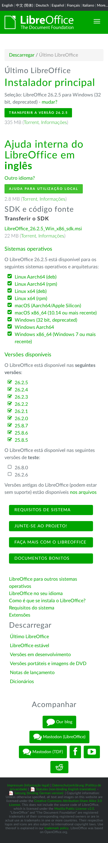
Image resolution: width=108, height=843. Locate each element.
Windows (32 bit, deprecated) (46, 320)
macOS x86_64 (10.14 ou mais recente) (56, 313)
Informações (54, 122)
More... (102, 5)
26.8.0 (21, 467)
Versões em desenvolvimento (40, 654)
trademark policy (56, 828)
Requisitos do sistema (32, 608)
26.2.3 (21, 397)
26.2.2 (21, 404)
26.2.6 (21, 475)
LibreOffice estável (29, 645)
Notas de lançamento (32, 672)
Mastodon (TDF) (47, 752)
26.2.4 (21, 390)
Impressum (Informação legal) (28, 785)
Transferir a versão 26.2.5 (38, 112)
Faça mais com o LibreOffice (49, 542)
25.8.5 (21, 440)
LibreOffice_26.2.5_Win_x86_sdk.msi (43, 228)
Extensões (19, 615)
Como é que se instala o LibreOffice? (47, 600)
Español (58, 5)
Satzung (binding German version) (38, 793)
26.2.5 (21, 382)
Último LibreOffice (29, 636)
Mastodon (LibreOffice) (64, 737)
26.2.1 (21, 411)
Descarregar (21, 55)
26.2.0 (21, 418)
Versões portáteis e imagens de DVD (48, 663)
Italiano (88, 5)
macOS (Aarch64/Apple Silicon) (48, 305)
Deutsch (42, 5)
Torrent (31, 122)
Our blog (63, 722)
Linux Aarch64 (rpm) (36, 284)
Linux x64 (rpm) (31, 298)
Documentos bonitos (41, 558)
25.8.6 (21, 433)
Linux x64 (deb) (30, 291)
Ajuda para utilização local (43, 188)
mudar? (49, 102)
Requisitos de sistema (41, 510)
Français (73, 5)
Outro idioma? (19, 178)
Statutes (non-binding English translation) (66, 789)
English (7, 5)
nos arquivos (83, 492)
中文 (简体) (24, 5)
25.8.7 (21, 425)
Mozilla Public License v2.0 (74, 808)
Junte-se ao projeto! (40, 526)
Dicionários (22, 681)
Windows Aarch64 (34, 327)
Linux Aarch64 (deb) (35, 277)
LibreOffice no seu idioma (36, 593)
